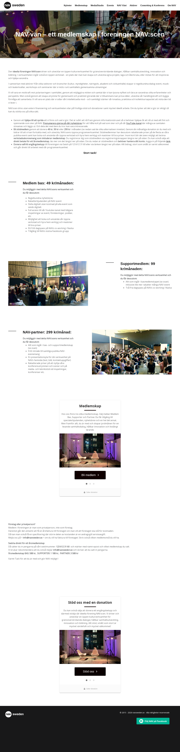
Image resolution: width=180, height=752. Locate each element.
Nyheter (68, 5)
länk (168, 141)
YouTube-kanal (134, 123)
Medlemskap (81, 5)
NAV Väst (122, 5)
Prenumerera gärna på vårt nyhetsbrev (62, 123)
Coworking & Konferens (152, 5)
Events (110, 5)
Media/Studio (97, 5)
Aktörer (133, 5)
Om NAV (172, 5)
